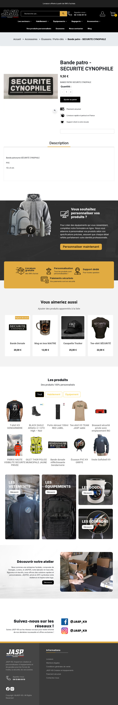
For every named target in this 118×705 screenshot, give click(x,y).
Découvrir (14, 492)
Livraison (49, 659)
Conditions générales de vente (58, 666)
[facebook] (8, 688)
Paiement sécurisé (53, 674)
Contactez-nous (52, 678)
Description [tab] (59, 143)
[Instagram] (12, 688)
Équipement (71, 394)
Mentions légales (53, 663)
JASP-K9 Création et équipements (59, 670)
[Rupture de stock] (17, 327)
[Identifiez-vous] (102, 14)
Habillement (53, 394)
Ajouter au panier (70, 100)
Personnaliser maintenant (81, 246)
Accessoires (31, 39)
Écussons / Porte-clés (52, 39)
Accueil (17, 39)
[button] (113, 14)
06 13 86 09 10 (80, 15)
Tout (39, 394)
